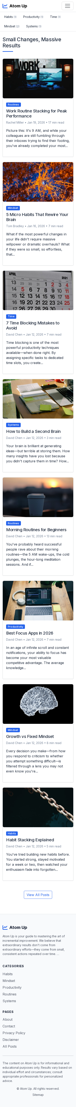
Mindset (11, 26)
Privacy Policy (14, 1033)
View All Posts (38, 895)
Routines (9, 994)
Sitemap (38, 1094)
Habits (10, 17)
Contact (9, 1026)
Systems (33, 26)
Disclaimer (11, 1040)
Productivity (33, 17)
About (7, 1019)
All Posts (10, 1046)
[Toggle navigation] (67, 6)
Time (55, 17)
